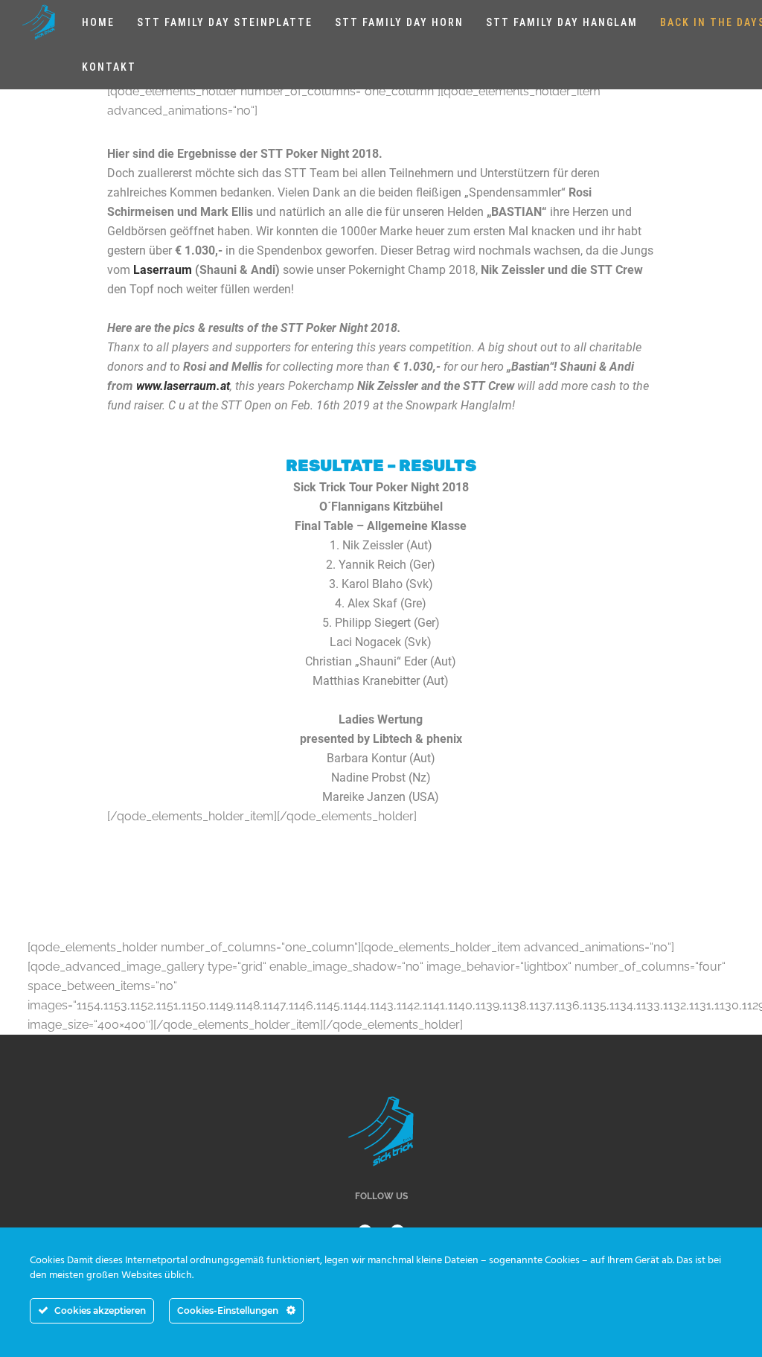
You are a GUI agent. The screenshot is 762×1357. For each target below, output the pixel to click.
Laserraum (162, 270)
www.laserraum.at (183, 386)
